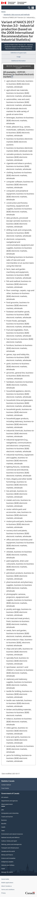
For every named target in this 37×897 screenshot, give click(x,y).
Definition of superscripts (18, 52)
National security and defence (10, 837)
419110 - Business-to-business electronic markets (19, 67)
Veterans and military (7, 865)
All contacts (4, 797)
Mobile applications (7, 882)
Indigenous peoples (7, 862)
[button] (19, 8)
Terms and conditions (7, 889)
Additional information (18, 60)
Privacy (3, 893)
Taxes (3, 830)
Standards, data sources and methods (17, 15)
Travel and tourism (7, 816)
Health (3, 827)
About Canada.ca (6, 886)
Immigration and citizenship (9, 813)
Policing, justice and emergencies (11, 844)
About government (7, 804)
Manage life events (7, 872)
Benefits (3, 823)
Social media (5, 879)
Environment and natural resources (12, 834)
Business (4, 820)
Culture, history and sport (9, 841)
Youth (3, 868)
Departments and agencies (9, 801)
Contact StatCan (6, 785)
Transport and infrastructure (10, 848)
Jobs (2, 810)
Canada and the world (8, 851)
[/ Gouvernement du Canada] (13, 3)
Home (3, 12)
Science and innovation (8, 858)
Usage (18, 56)
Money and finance (7, 855)
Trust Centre (5, 788)
